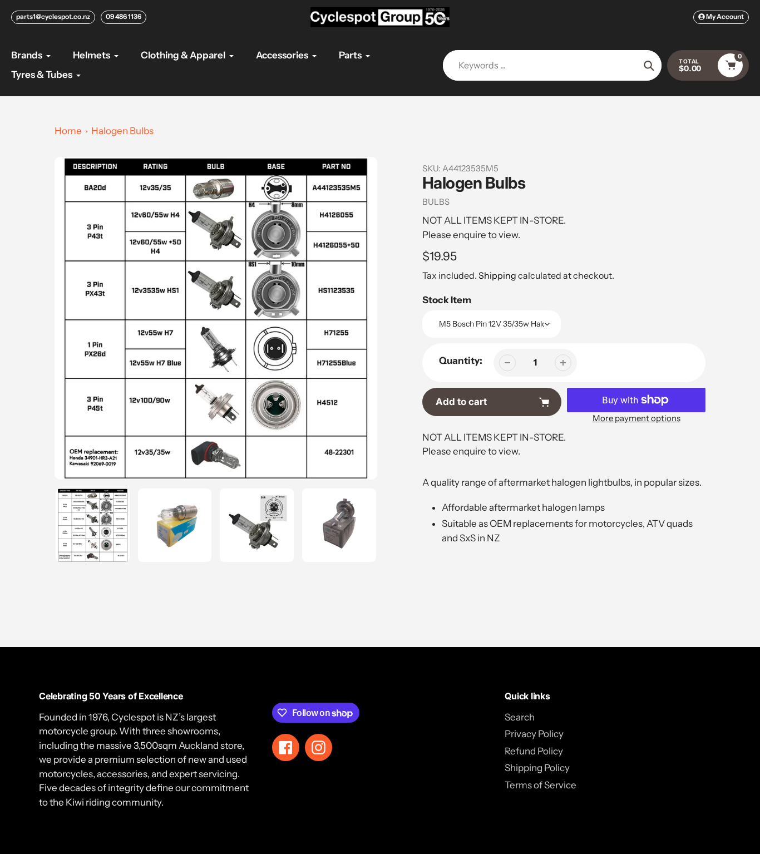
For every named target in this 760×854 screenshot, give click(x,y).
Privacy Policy (534, 733)
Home (68, 130)
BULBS (436, 201)
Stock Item (446, 299)
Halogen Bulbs (122, 130)
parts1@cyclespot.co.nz (53, 16)
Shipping (497, 275)
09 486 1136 (123, 16)
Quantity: (460, 360)
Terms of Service (540, 785)
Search (520, 717)
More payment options (636, 418)
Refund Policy (534, 751)
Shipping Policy (537, 767)
